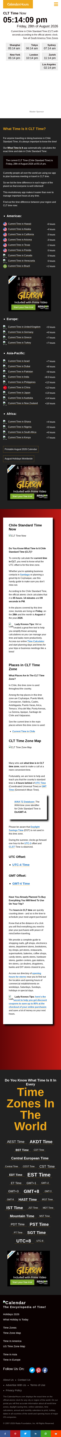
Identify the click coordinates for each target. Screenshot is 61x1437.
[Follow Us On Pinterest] (39, 1372)
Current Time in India (18, 377)
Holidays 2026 (11, 1314)
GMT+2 (45, 1183)
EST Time (39, 1175)
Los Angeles (49, 66)
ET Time (16, 1183)
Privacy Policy (14, 1390)
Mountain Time (22, 1216)
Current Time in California (21, 234)
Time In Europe (11, 1359)
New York (14, 57)
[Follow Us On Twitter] (32, 1372)
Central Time (12, 1166)
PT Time (18, 1232)
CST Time (47, 1166)
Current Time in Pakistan (20, 371)
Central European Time (30, 1158)
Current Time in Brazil (19, 266)
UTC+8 (24, 1240)
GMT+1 (32, 1183)
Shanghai (14, 47)
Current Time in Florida (19, 250)
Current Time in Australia (20, 398)
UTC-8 (39, 1241)
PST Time (39, 1224)
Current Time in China (19, 387)
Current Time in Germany (20, 332)
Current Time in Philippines (21, 382)
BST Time (23, 1150)
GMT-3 (48, 1191)
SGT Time (36, 1232)
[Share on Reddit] (56, 1433)
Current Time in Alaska (19, 229)
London (32, 57)
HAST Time (28, 1199)
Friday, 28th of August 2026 (37, 26)
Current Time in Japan (19, 392)
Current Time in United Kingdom (24, 327)
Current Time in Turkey (19, 342)
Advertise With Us (16, 1385)
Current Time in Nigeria (19, 427)
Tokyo (32, 47)
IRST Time (47, 1199)
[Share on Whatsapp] (46, 1433)
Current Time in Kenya (19, 437)
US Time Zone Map (14, 1346)
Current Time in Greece (19, 337)
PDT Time (18, 1224)
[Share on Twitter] (25, 1433)
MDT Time (48, 1208)
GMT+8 (32, 1191)
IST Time (15, 1208)
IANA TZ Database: (24, 802)
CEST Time (29, 1166)
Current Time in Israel (19, 361)
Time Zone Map (12, 1333)
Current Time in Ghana (19, 421)
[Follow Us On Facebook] (44, 1372)
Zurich (50, 57)
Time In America (12, 1341)
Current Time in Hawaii (19, 224)
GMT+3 (13, 1191)
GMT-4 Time (21, 883)
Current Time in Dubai (19, 366)
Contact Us (24, 1379)
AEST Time (16, 1142)
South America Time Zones (44, 38)
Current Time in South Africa (22, 432)
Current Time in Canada (20, 255)
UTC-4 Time (21, 865)
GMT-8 (10, 1199)
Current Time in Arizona (20, 239)
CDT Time (39, 1150)
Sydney (50, 47)
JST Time (33, 1208)
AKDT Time (41, 1141)
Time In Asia (10, 1354)
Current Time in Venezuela (21, 260)
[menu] (56, 4)
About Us (8, 1379)
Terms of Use (37, 1385)
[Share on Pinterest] (15, 1433)
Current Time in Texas (19, 245)
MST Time (44, 1216)
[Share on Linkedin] (35, 1433)
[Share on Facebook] (5, 1433)
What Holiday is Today (15, 1319)
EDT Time (16, 1174)
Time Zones (9, 1327)
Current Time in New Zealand (23, 403)
